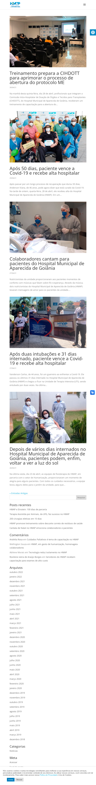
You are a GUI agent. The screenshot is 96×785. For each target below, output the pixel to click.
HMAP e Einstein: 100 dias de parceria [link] (28, 509)
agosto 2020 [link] (16, 655)
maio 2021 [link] (15, 613)
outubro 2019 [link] (16, 702)
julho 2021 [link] (15, 604)
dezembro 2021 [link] (17, 581)
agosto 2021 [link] (16, 599)
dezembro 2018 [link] (17, 739)
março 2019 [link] (15, 734)
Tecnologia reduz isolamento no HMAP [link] (48, 552)
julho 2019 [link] (15, 716)
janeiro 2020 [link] (16, 688)
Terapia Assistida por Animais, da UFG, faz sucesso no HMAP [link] (39, 514)
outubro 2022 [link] (16, 572)
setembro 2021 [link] (17, 595)
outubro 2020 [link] (16, 646)
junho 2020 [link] (15, 665)
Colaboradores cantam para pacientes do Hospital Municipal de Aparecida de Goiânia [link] (47, 263)
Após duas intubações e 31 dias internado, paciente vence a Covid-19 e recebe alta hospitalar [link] (46, 358)
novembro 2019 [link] (17, 697)
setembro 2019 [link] (17, 706)
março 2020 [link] (15, 678)
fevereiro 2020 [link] (17, 683)
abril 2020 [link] (14, 674)
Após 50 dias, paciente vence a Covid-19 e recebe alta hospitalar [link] (44, 170)
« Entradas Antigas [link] (19, 493)
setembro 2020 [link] (17, 651)
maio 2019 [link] (15, 725)
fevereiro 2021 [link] (17, 627)
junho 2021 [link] (15, 609)
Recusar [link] (19, 780)
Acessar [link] (13, 762)
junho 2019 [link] (15, 720)
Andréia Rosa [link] (16, 539)
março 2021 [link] (15, 623)
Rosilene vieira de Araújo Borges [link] (26, 557)
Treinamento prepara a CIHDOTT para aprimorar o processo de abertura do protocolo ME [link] (44, 77)
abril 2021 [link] (14, 618)
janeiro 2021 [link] (16, 632)
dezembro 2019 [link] (17, 692)
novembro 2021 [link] (17, 586)
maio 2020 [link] (15, 669)
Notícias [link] (14, 750)
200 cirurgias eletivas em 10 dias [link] (26, 518)
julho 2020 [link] (15, 660)
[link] (93, 32)
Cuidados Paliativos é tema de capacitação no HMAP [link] (53, 539)
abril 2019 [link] (14, 730)
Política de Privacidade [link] (48, 775)
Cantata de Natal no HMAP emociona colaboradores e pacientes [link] (41, 528)
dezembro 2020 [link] (17, 637)
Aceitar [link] (10, 780)
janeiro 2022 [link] (16, 576)
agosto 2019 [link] (16, 711)
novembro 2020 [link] (17, 641)
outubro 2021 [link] (16, 590)
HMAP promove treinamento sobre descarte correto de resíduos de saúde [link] (46, 523)
